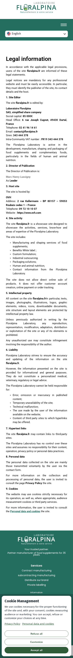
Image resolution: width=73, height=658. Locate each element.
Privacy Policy (12, 623)
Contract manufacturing (36, 570)
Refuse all (37, 633)
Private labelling (36, 585)
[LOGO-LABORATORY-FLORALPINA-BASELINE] (36, 7)
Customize (36, 642)
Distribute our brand (36, 580)
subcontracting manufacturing (36, 575)
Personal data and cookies (38, 623)
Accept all (37, 650)
